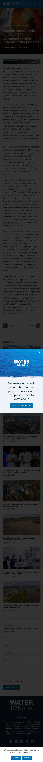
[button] (39, 352)
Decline (27, 758)
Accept (15, 758)
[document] (21, 381)
